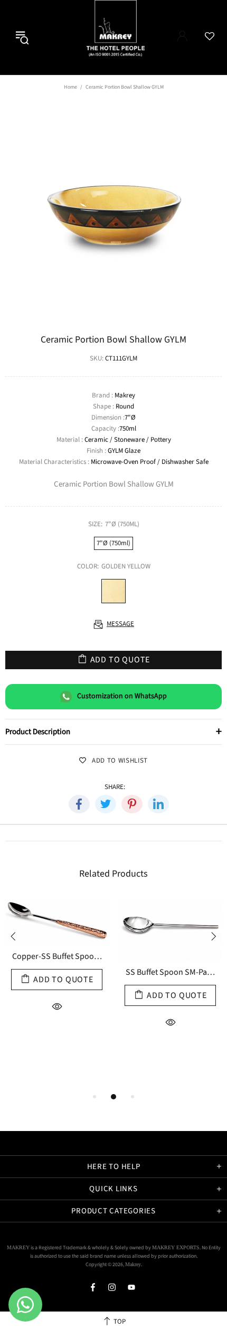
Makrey (125, 37)
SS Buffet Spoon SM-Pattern (170, 973)
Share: (115, 787)
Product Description (113, 731)
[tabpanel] (57, 979)
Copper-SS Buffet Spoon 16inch (57, 957)
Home (70, 87)
